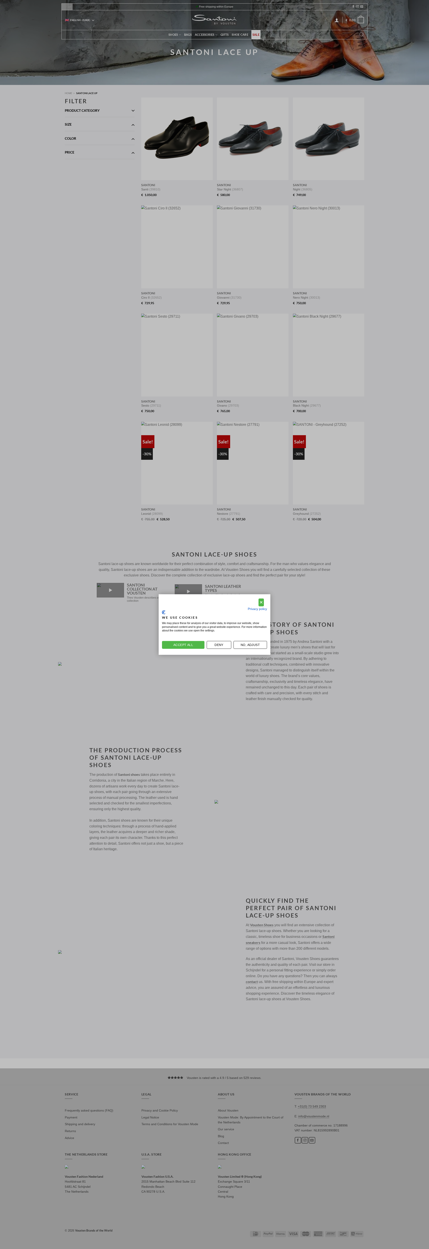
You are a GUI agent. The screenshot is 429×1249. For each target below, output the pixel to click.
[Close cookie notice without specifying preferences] (261, 602)
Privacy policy (257, 608)
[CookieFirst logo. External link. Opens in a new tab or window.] (163, 612)
